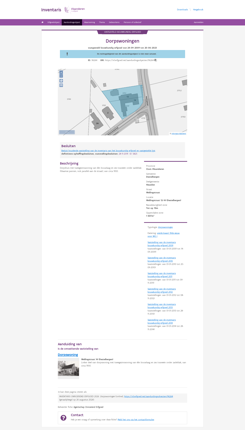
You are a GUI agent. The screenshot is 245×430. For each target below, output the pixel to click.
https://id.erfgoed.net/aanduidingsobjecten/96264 (148, 396)
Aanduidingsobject (72, 22)
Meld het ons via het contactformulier (136, 419)
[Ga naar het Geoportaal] (61, 80)
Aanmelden (198, 22)
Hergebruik (198, 9)
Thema (102, 22)
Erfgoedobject (54, 22)
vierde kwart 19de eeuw (168, 233)
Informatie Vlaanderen (179, 134)
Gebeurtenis (114, 22)
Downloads (182, 9)
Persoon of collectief (132, 22)
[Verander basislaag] (61, 85)
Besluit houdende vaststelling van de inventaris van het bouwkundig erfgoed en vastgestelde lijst (108, 150)
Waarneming (89, 22)
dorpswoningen (165, 227)
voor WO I (152, 236)
